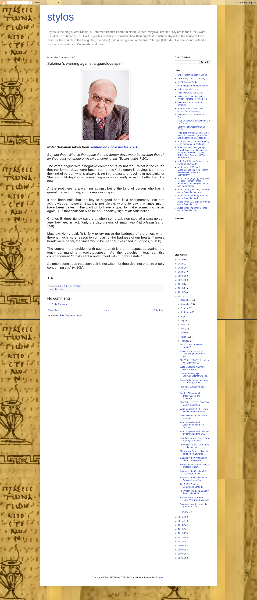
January (184, 512)
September (185, 312)
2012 (180, 533)
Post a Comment (59, 304)
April (182, 333)
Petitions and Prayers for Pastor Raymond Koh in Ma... (192, 353)
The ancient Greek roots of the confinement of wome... (194, 452)
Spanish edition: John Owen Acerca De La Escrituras (190, 109)
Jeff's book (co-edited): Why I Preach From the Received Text (192, 97)
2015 (180, 521)
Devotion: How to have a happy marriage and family (195, 439)
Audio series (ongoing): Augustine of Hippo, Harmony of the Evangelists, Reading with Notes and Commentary (193, 182)
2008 (180, 550)
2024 (180, 268)
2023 (180, 272)
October (184, 308)
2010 (180, 541)
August (184, 316)
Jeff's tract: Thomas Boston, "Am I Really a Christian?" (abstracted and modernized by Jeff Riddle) (193, 135)
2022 (180, 276)
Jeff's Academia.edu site (188, 89)
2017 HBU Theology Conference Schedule (192, 485)
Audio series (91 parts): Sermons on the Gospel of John (193, 209)
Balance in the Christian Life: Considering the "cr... (193, 478)
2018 (180, 292)
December (185, 300)
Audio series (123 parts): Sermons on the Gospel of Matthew (193, 190)
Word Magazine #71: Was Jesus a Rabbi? (192, 368)
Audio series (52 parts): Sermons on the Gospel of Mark (193, 196)
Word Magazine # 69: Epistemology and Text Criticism (192, 425)
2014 (180, 525)
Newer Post (53, 310)
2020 (180, 284)
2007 (180, 554)
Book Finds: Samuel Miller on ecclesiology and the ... (194, 381)
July (182, 320)
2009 (180, 545)
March (183, 337)
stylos (60, 17)
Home (106, 310)
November (185, 304)
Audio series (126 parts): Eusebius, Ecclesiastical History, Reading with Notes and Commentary (192, 171)
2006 (180, 558)
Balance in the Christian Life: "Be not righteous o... (193, 459)
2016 (180, 517)
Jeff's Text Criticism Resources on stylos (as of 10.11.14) (193, 162)
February (185, 341)
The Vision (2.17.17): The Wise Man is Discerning (194, 403)
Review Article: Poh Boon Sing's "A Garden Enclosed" (194, 498)
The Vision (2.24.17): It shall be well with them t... (194, 361)
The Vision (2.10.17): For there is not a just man (194, 446)
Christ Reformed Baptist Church (192, 75)
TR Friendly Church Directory (191, 78)
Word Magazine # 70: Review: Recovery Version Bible (194, 410)
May (182, 328)
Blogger (159, 577)
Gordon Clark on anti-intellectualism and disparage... (190, 396)
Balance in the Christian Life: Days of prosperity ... (193, 472)
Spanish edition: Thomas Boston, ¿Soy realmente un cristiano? (193, 142)
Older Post (158, 310)
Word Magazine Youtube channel (193, 86)
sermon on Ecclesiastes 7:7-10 (114, 147)
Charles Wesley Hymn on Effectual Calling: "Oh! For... (194, 374)
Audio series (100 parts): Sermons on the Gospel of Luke (193, 203)
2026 (180, 259)
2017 (180, 296)
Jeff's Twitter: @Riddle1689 (190, 93)
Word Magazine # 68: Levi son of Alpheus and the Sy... (194, 432)
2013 (180, 529)
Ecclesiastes (60, 289)
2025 (180, 264)
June (183, 324)
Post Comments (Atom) (71, 315)
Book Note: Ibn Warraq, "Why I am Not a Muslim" (194, 465)
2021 (180, 280)
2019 (180, 288)
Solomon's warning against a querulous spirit (194, 505)
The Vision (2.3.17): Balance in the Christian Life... (194, 492)
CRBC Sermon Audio (187, 82)
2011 (180, 537)
